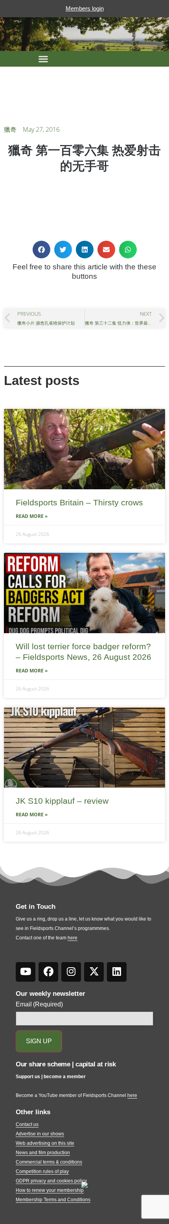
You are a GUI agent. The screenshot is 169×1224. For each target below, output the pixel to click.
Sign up (39, 1041)
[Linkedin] (117, 972)
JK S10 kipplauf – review (62, 800)
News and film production (43, 1152)
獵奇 (10, 129)
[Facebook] (48, 972)
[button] (43, 59)
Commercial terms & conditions (49, 1162)
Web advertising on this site (45, 1143)
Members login (85, 8)
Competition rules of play (42, 1171)
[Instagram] (71, 972)
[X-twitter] (94, 972)
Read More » (32, 516)
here (72, 938)
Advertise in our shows (40, 1134)
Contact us (27, 1124)
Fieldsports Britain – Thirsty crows (79, 502)
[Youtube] (25, 972)
